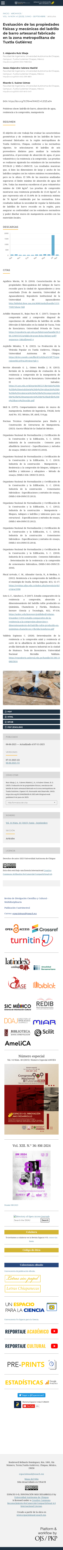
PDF (9, 711)
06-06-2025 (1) (13, 762)
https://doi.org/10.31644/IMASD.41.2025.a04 (30, 101)
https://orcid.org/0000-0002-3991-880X (17, 77)
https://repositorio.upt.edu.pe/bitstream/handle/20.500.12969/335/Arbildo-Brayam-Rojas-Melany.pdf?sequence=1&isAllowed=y (34, 336)
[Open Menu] (3, 3)
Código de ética (31, 1250)
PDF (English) (15, 727)
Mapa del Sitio (31, 1479)
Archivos (16, 13)
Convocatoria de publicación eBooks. (19, 1271)
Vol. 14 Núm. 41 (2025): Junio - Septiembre (24, 16)
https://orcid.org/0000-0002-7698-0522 (17, 62)
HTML (10, 717)
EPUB (10, 722)
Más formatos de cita (18, 802)
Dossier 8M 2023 (11, 1205)
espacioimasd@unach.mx (31, 1474)
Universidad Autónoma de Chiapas (31, 1497)
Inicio (6, 13)
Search (45, 1220)
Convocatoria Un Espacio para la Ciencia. (21, 1319)
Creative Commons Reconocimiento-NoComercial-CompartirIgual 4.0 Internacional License (31, 1503)
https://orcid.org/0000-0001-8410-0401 (17, 92)
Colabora (31, 1232)
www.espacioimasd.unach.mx (31, 1515)
